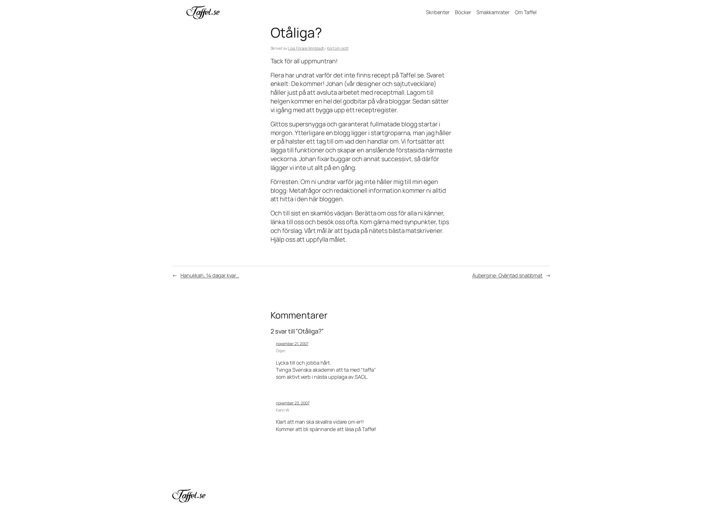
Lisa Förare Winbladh (306, 48)
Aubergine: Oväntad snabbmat (507, 275)
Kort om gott (338, 48)
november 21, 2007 (292, 343)
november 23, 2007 (293, 403)
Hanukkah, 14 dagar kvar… (209, 275)
